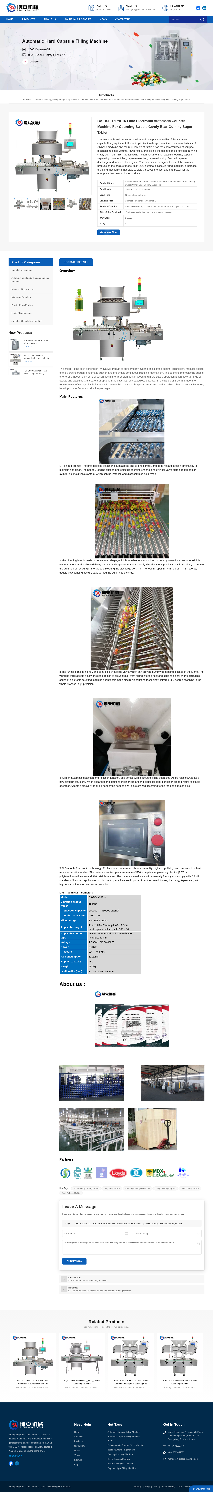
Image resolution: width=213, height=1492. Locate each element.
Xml (155, 1486)
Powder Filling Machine (22, 305)
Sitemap (78, 1460)
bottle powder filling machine (121, 1449)
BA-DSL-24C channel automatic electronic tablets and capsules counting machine (36, 356)
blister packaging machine (120, 1463)
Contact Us (123, 19)
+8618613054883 (176, 1452)
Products (28, 19)
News (103, 19)
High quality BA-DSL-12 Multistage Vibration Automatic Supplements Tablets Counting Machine (180, 1382)
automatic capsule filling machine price (124, 1438)
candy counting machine (190, 1188)
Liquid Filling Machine (21, 313)
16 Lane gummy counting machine (86, 1188)
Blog (147, 1486)
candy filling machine (112, 1188)
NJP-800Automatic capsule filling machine (36, 341)
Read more (15, 1456)
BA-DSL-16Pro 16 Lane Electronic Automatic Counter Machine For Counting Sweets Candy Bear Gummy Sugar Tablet (129, 1223)
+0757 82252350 (104, 9)
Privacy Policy (168, 1486)
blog (76, 1464)
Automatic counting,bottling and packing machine (56, 99)
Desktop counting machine (120, 1454)
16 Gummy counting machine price (137, 1188)
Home (9, 19)
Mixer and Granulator (21, 297)
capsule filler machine (21, 270)
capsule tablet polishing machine (26, 321)
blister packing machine (22, 289)
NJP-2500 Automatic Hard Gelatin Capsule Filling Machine (35, 372)
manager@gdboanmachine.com (140, 9)
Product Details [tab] (76, 262)
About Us (50, 19)
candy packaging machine (71, 1193)
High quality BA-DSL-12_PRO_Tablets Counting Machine (33, 1382)
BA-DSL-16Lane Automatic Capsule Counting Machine (131, 1382)
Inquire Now (110, 232)
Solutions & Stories (77, 19)
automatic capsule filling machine (124, 1432)
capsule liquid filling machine (122, 1468)
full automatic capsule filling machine (126, 1445)
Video (77, 1455)
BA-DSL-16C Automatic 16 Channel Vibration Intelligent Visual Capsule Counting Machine (82, 1382)
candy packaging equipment (165, 1188)
